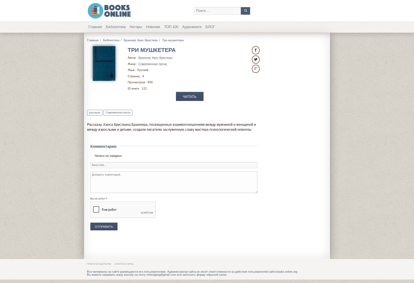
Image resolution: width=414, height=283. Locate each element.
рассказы (94, 112)
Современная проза (117, 112)
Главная (95, 27)
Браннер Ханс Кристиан (155, 57)
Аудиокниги (192, 27)
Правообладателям (99, 264)
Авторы (136, 27)
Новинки (153, 27)
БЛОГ (210, 27)
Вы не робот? (98, 198)
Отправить (104, 226)
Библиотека (116, 27)
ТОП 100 (171, 27)
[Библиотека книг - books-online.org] (138, 10)
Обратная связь (124, 264)
